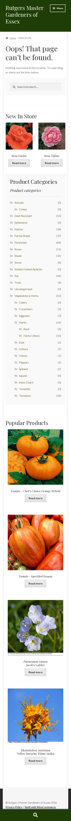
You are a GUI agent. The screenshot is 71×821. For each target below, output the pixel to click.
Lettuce (23, 349)
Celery (23, 302)
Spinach (23, 369)
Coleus (23, 209)
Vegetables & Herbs (26, 295)
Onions (23, 355)
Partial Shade (22, 235)
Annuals (19, 202)
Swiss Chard (26, 382)
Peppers (24, 362)
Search (35, 815)
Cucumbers (26, 309)
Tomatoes (25, 395)
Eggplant (24, 315)
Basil (26, 329)
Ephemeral (20, 222)
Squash (23, 375)
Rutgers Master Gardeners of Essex (24, 14)
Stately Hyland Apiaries (28, 269)
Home (13, 38)
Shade (18, 255)
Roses (18, 249)
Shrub (17, 262)
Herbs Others (31, 335)
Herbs (23, 322)
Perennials (20, 242)
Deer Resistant (23, 215)
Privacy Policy (14, 807)
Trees (17, 282)
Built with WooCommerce (40, 807)
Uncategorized (23, 289)
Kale (21, 342)
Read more (19, 163)
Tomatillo (24, 389)
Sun (16, 275)
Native (18, 229)
